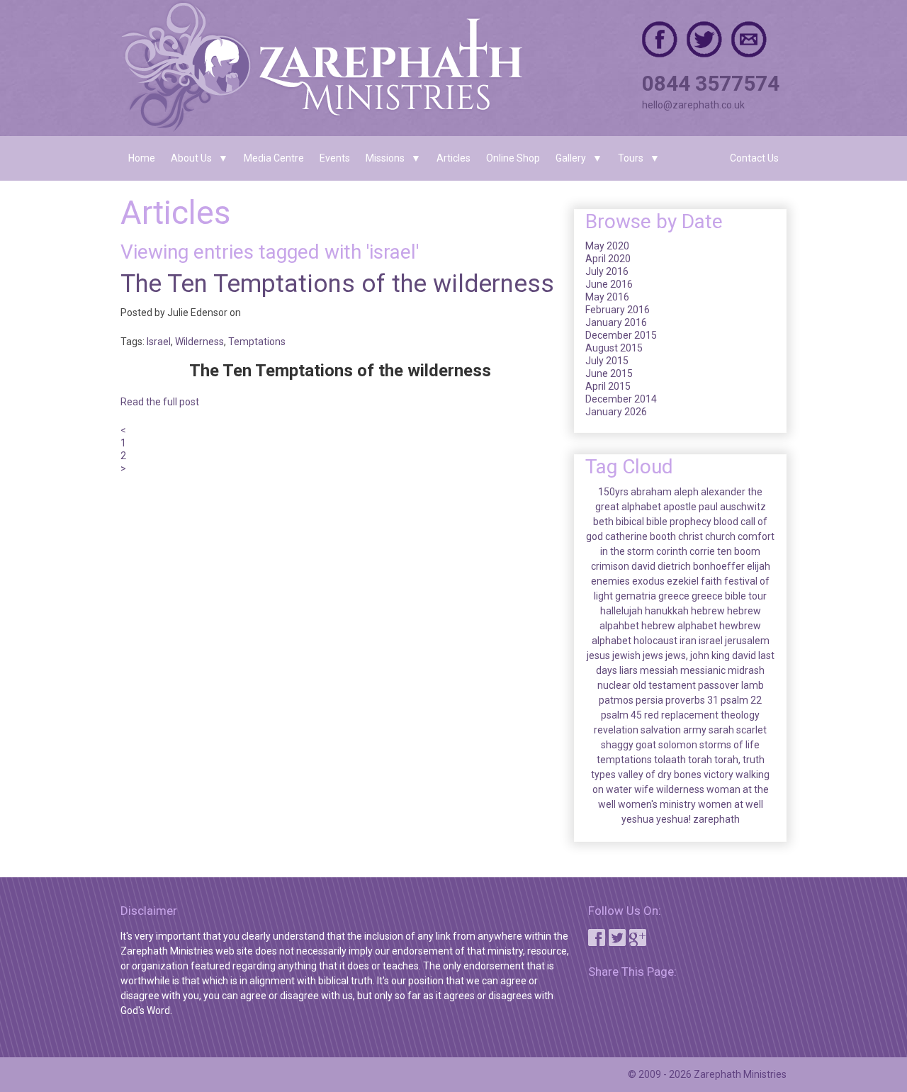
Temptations (257, 341)
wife (644, 789)
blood (726, 521)
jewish (626, 655)
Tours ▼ (639, 158)
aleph (686, 491)
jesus (598, 655)
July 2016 (607, 271)
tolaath (670, 759)
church (720, 536)
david (643, 566)
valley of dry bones (660, 774)
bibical (630, 521)
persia (649, 700)
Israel (159, 341)
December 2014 (621, 399)
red (651, 715)
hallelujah (621, 611)
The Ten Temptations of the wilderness (337, 283)
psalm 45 (621, 715)
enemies (610, 581)
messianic (703, 670)
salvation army (673, 730)
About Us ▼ (199, 158)
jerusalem (747, 640)
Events (335, 158)
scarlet (751, 730)
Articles (453, 158)
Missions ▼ (393, 158)
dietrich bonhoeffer (701, 566)
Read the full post (159, 401)
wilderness (680, 789)
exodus (648, 581)
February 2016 (617, 309)
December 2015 (621, 335)
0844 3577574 (710, 83)
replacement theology (710, 715)
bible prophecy (678, 521)
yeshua (637, 819)
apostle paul (690, 506)
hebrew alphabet (679, 625)
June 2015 (609, 373)
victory (718, 774)
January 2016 (616, 322)
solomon (677, 744)
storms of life (729, 744)
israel (711, 640)
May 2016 (607, 297)
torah (700, 759)
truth (754, 759)
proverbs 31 (692, 700)
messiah (659, 670)
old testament (664, 685)
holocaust (655, 640)
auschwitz (743, 506)
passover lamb (731, 685)
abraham (651, 491)
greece (673, 596)
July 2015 (607, 360)
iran (688, 640)
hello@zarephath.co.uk (693, 105)
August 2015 (614, 348)
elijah (758, 566)
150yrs (613, 491)
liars (628, 670)
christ (690, 536)
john (699, 655)
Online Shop (513, 158)
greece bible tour (729, 596)
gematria (635, 596)
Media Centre (274, 158)
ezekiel (683, 581)
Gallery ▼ (579, 158)
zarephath (716, 819)
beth (603, 521)
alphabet (641, 506)
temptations (624, 759)
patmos (616, 700)
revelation (616, 730)
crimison (610, 566)
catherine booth (640, 536)
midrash (746, 670)
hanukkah (667, 611)
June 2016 (609, 284)
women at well (730, 804)
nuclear (614, 685)
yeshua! (673, 819)
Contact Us (754, 158)
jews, (676, 655)
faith (711, 581)
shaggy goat (628, 744)
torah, (727, 759)
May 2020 (607, 246)
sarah (721, 730)
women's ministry (657, 804)
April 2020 (608, 258)
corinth (671, 551)
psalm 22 (741, 700)
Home (141, 158)
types (603, 774)
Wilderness (199, 341)
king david (733, 655)
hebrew (708, 611)
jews (653, 655)
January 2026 (616, 411)
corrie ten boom (724, 551)
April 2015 (608, 386)
